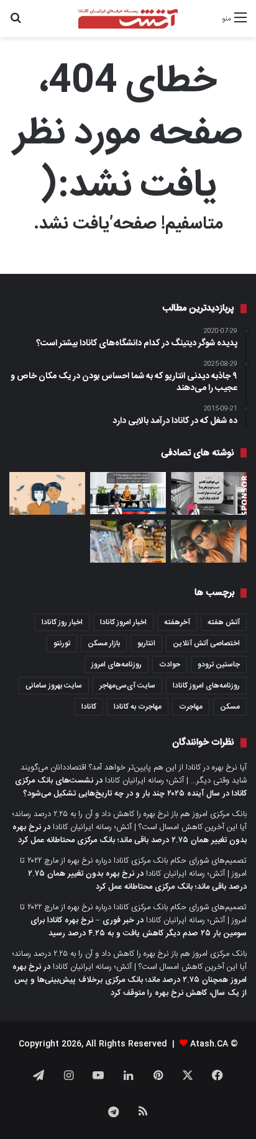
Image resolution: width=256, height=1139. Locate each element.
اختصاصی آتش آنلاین (206, 643)
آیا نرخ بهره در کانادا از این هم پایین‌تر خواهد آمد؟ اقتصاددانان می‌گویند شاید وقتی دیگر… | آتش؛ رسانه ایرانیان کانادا (134, 774)
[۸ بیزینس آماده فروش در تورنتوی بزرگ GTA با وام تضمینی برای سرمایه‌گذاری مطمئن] (128, 493)
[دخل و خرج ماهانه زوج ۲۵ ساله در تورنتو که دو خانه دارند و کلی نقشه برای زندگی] (47, 493)
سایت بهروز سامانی (53, 685)
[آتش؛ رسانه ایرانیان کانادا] (128, 19)
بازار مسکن (104, 643)
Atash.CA (209, 1044)
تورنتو (61, 643)
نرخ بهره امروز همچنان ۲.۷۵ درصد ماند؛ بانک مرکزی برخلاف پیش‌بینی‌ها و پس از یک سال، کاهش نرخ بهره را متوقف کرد (129, 980)
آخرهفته (177, 622)
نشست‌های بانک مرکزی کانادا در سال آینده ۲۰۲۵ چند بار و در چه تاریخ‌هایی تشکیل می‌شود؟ (131, 787)
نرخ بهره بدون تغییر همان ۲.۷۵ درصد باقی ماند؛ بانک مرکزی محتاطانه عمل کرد (129, 833)
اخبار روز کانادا (62, 622)
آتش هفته (224, 622)
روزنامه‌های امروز (116, 664)
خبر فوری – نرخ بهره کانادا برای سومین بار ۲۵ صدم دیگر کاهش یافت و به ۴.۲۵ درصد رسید (138, 927)
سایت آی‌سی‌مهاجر (127, 685)
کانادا (88, 707)
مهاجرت (191, 707)
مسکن (230, 707)
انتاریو (146, 643)
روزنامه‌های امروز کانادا (206, 685)
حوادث (169, 664)
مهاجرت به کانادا (138, 707)
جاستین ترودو (219, 664)
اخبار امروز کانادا (123, 622)
